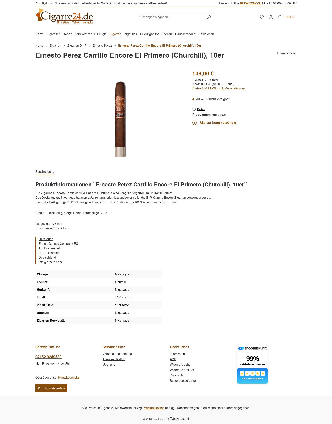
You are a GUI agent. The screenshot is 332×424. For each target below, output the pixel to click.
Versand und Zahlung (117, 353)
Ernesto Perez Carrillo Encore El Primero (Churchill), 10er (159, 45)
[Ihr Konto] (271, 17)
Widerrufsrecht (180, 364)
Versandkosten (154, 408)
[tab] (44, 171)
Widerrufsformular (182, 370)
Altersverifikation (114, 359)
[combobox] (171, 17)
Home (39, 45)
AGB (173, 359)
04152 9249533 (250, 3)
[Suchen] (208, 17)
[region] (110, 115)
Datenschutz (178, 375)
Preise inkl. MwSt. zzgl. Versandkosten (218, 88)
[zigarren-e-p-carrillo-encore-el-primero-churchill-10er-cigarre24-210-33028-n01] (110, 115)
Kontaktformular (69, 377)
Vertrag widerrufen (51, 388)
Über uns (109, 364)
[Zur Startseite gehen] (64, 16)
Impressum (177, 353)
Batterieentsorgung (183, 380)
